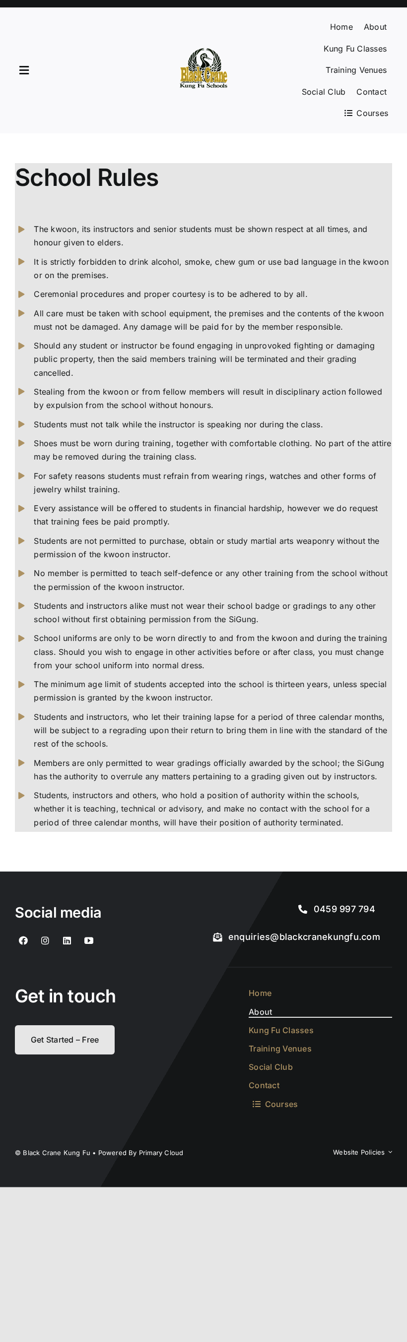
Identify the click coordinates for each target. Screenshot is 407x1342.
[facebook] (23, 940)
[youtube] (88, 940)
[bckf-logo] (203, 52)
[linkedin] (67, 940)
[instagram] (45, 940)
